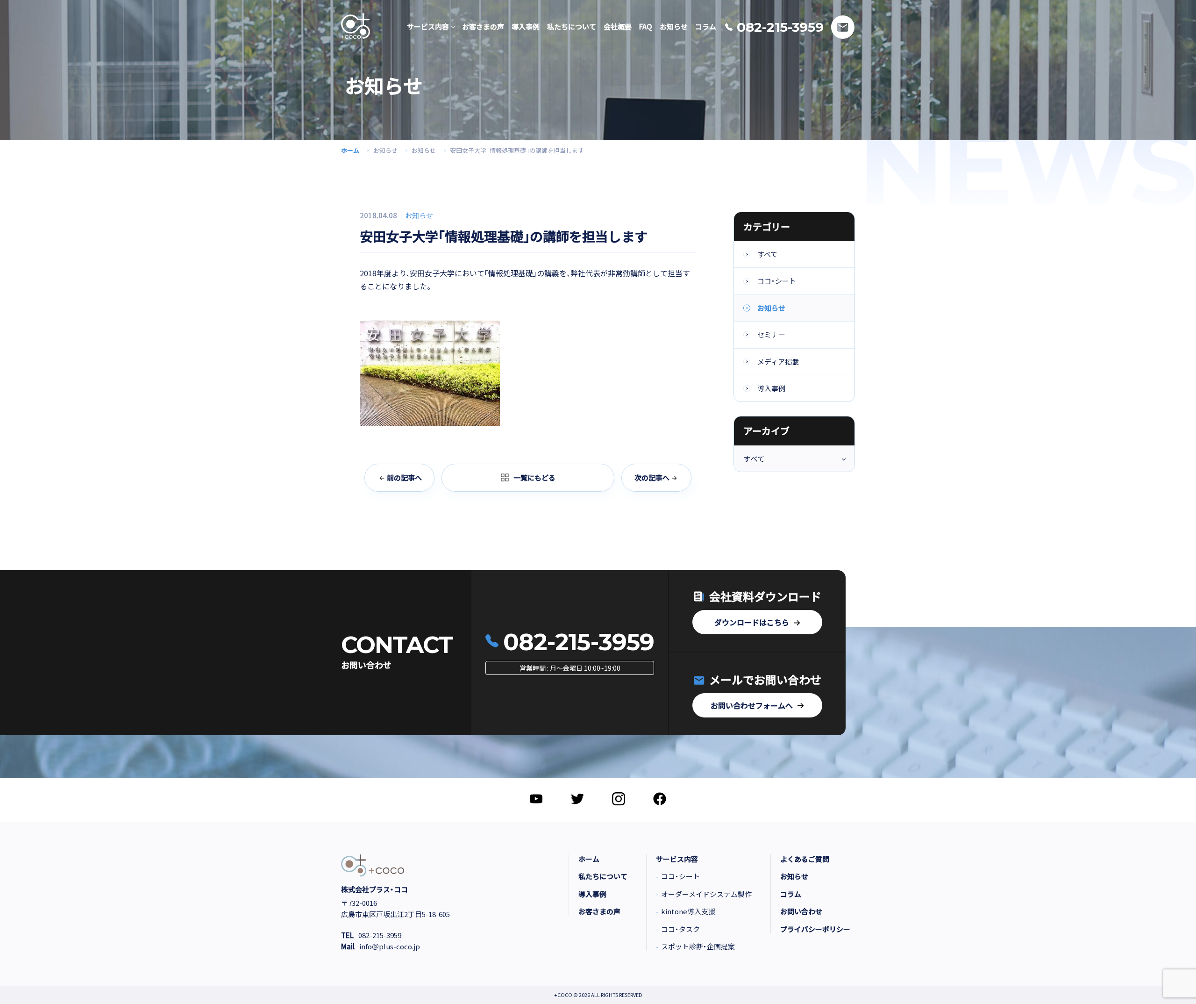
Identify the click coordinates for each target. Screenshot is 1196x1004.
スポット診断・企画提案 (698, 946)
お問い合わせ (801, 911)
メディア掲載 (778, 361)
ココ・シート (776, 281)
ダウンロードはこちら (751, 622)
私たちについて (602, 876)
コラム (790, 894)
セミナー (771, 334)
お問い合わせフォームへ (752, 705)
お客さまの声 (599, 911)
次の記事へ (651, 477)
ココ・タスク (680, 929)
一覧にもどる (534, 477)
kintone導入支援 (688, 911)
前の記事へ (404, 477)
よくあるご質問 (804, 859)
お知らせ (385, 150)
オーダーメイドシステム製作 (706, 894)
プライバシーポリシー (815, 929)
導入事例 (771, 388)
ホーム (350, 150)
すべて (767, 254)
